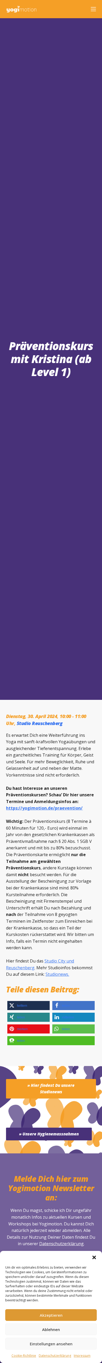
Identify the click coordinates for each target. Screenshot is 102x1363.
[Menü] (93, 9)
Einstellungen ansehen (51, 1343)
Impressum (82, 1355)
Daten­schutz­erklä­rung (55, 1355)
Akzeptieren (51, 1315)
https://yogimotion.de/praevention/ (44, 808)
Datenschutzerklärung (61, 1243)
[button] (94, 1257)
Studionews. (57, 974)
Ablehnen (51, 1329)
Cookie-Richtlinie (24, 1355)
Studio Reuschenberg (40, 723)
